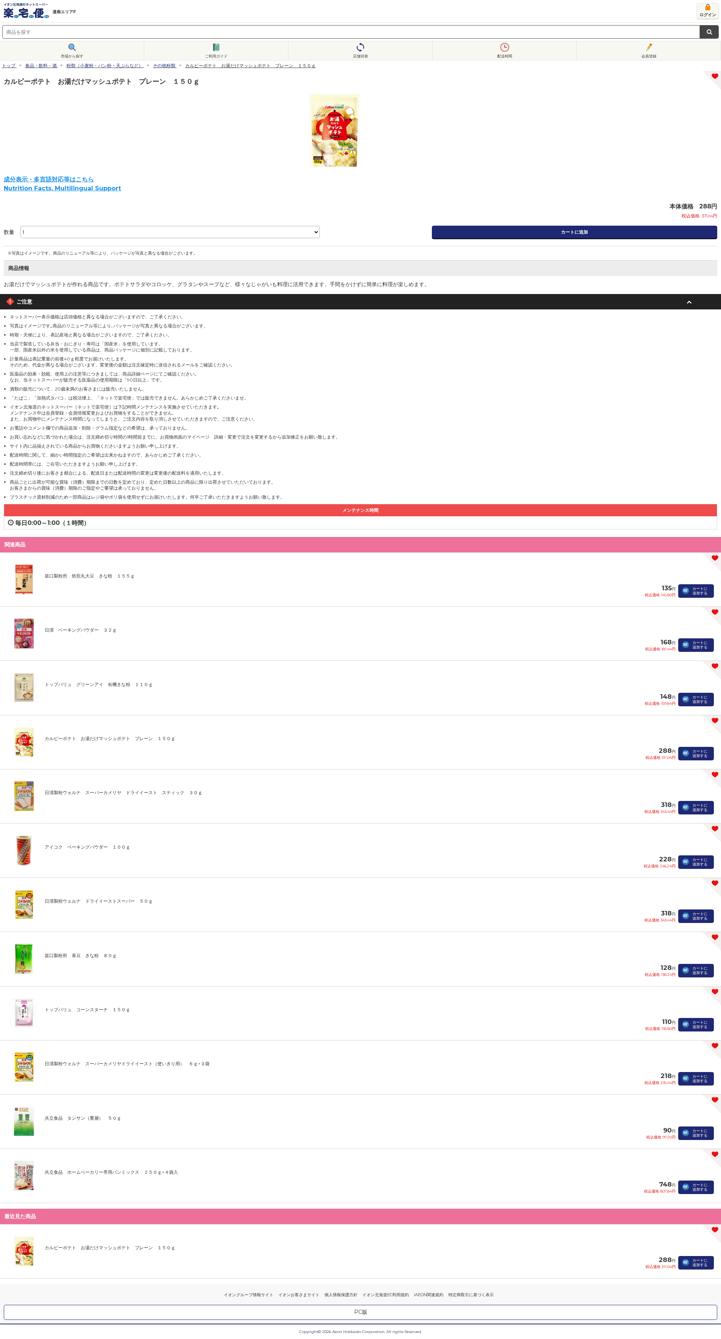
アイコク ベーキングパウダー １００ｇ (87, 847)
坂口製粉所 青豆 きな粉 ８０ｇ (81, 955)
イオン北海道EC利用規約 (385, 1294)
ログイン (708, 14)
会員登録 (648, 56)
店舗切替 (360, 56)
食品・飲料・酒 (41, 65)
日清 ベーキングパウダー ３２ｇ (81, 630)
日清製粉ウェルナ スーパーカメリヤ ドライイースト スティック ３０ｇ (123, 792)
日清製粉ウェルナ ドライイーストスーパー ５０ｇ (99, 901)
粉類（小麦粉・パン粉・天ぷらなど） (104, 65)
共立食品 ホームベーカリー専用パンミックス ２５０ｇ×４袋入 (111, 1172)
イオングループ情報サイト (248, 1294)
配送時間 (504, 56)
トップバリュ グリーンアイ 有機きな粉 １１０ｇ (99, 684)
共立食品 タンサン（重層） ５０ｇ (83, 1118)
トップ (8, 65)
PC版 (360, 1312)
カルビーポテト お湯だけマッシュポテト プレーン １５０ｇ (110, 738)
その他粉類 (164, 65)
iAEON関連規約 (428, 1294)
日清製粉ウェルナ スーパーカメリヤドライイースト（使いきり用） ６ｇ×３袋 (127, 1063)
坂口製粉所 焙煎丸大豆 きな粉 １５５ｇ (90, 576)
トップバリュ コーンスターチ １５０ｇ (87, 1009)
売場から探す (72, 56)
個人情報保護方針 (340, 1294)
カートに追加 (574, 232)
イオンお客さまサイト (299, 1294)
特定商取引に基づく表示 (471, 1294)
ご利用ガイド (216, 56)
